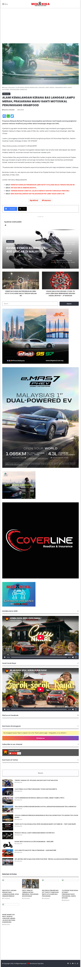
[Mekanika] (40, 3)
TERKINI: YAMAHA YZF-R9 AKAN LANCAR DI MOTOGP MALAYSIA (36, 780)
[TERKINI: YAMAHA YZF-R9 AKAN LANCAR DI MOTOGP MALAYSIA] (7, 783)
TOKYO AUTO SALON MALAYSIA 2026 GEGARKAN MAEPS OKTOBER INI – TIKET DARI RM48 (45, 824)
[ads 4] (18, 606)
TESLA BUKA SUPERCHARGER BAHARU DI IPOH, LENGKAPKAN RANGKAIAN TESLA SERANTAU (45, 807)
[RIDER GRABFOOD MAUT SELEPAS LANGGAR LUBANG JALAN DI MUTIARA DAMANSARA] (10, 908)
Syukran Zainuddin (9, 109)
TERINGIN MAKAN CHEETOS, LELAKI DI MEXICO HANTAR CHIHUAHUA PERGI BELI (40, 191)
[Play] (5, 657)
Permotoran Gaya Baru (37, 963)
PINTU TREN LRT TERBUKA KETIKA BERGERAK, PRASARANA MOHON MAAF (30, 893)
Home (5, 87)
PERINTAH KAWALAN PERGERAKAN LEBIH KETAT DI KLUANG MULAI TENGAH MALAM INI (43, 185)
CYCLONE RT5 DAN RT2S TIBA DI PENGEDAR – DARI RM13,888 (35, 850)
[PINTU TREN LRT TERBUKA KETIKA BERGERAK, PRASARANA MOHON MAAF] (30, 883)
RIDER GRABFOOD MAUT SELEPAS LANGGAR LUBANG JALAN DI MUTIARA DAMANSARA (8, 918)
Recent (40, 773)
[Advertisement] (40, 27)
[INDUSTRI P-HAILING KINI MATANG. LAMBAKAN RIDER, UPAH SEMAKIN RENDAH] (10, 883)
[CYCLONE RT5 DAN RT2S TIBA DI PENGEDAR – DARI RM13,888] (7, 853)
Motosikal (12, 87)
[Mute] (73, 657)
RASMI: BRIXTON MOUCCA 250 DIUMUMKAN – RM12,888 (34, 842)
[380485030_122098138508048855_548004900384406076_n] (40, 578)
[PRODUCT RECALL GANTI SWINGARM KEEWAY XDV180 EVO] (7, 835)
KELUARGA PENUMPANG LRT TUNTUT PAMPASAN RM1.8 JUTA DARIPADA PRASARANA (50, 893)
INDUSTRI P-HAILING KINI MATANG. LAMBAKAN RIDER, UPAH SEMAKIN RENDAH (10, 893)
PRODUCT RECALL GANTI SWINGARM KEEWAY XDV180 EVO (35, 833)
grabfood (34, 200)
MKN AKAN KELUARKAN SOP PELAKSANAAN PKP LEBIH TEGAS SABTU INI (37, 194)
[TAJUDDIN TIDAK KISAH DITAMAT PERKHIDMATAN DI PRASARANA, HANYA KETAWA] (70, 883)
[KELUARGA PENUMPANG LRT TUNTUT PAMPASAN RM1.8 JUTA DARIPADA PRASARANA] (50, 883)
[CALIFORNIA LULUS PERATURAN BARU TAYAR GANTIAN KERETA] (7, 791)
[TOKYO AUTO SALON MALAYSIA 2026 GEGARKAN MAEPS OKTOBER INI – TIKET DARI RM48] (7, 826)
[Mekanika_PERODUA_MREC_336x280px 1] (18, 498)
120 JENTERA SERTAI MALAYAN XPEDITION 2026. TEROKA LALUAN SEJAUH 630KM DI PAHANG (46, 859)
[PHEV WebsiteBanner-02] (40, 467)
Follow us (41, 738)
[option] (40, 249)
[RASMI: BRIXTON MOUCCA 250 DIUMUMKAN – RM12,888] (7, 844)
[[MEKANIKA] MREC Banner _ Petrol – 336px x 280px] (35, 363)
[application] (40, 637)
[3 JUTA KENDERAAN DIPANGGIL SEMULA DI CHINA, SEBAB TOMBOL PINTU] (7, 800)
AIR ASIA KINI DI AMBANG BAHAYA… (24, 188)
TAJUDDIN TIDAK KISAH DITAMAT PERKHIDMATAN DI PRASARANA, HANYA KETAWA (70, 894)
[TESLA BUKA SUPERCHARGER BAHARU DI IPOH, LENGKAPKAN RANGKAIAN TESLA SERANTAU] (7, 809)
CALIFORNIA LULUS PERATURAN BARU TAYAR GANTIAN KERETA (36, 789)
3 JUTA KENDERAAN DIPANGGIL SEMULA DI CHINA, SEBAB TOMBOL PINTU (39, 798)
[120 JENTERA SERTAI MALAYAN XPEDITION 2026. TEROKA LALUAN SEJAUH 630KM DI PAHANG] (7, 861)
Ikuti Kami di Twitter (10, 760)
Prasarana (47, 200)
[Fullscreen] (76, 657)
